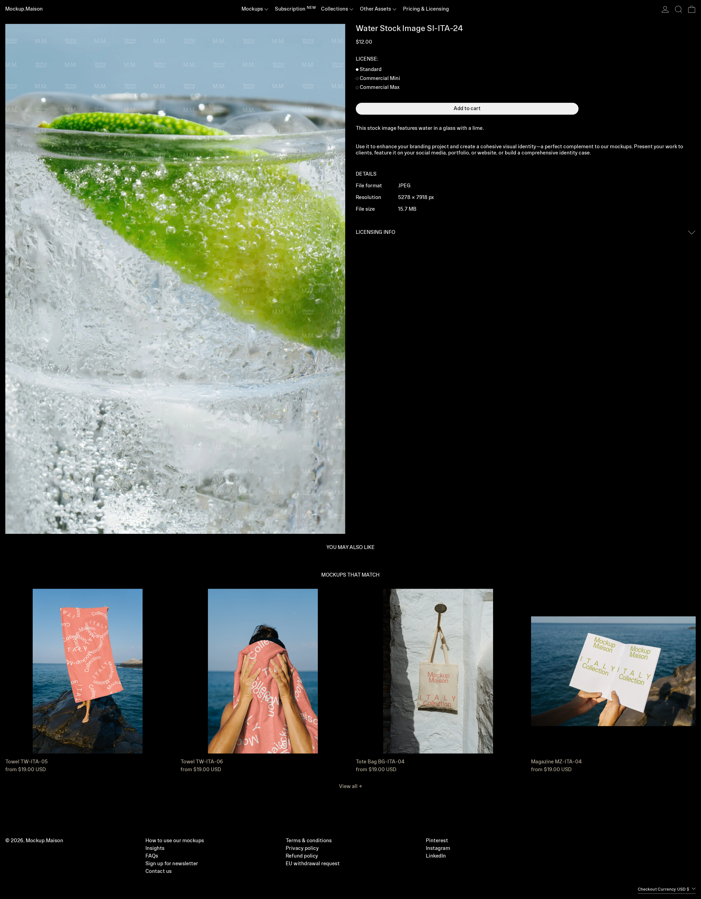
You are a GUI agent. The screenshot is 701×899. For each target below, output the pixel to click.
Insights (154, 848)
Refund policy (302, 856)
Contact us (158, 871)
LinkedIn (436, 856)
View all (348, 786)
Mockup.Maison (24, 9)
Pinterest (437, 840)
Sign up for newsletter (171, 863)
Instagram (438, 848)
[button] (679, 9)
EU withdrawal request (313, 863)
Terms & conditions (309, 840)
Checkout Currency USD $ (664, 889)
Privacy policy (302, 848)
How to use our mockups (174, 840)
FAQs (151, 856)
